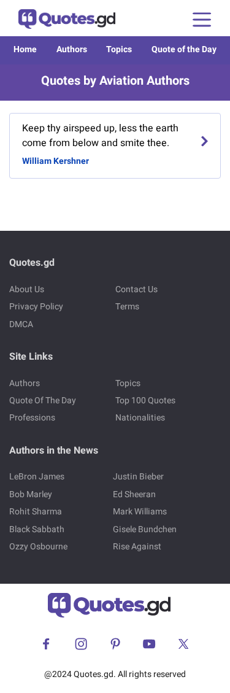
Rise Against (137, 546)
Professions (32, 417)
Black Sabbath (36, 529)
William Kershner (55, 161)
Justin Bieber (138, 476)
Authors (71, 49)
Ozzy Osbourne (38, 546)
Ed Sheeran (134, 494)
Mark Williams (140, 511)
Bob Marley (30, 494)
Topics (119, 49)
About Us (26, 289)
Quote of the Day (184, 49)
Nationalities (140, 417)
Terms (127, 306)
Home (25, 49)
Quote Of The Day (42, 400)
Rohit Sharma (35, 511)
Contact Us (136, 289)
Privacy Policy (36, 306)
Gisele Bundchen (145, 529)
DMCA (21, 324)
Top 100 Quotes (145, 400)
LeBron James (36, 476)
